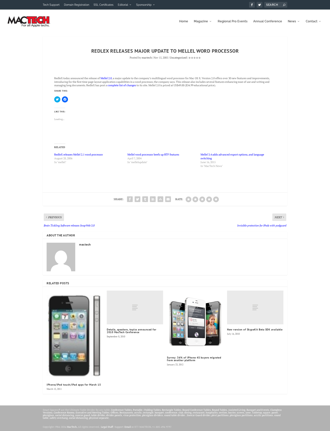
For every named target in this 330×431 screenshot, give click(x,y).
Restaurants (126, 412)
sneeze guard (82, 415)
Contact (311, 21)
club (181, 412)
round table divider (175, 415)
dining (188, 412)
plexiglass (48, 415)
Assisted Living (236, 410)
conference (171, 412)
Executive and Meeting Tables (92, 412)
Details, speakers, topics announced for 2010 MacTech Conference (131, 331)
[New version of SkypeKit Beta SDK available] (255, 307)
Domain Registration (76, 4)
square (266, 412)
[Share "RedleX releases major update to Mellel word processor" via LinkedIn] (153, 199)
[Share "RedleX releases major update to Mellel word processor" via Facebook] (130, 199)
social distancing (64, 415)
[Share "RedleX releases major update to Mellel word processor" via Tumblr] (145, 199)
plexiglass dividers (152, 415)
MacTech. (72, 427)
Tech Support (51, 4)
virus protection (132, 415)
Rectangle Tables (171, 410)
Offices (114, 412)
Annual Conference (267, 21)
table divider (98, 415)
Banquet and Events (258, 410)
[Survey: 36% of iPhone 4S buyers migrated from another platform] (195, 321)
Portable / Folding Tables (147, 410)
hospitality (212, 412)
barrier (232, 412)
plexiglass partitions (241, 415)
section (223, 412)
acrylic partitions (263, 415)
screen (240, 412)
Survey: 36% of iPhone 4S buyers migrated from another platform (194, 359)
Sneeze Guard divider (198, 415)
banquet (159, 412)
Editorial (123, 4)
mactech (147, 57)
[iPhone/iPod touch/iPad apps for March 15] (75, 335)
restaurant (199, 412)
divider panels (114, 415)
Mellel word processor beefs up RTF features (153, 154)
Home (183, 21)
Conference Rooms (64, 412)
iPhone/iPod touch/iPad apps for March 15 (74, 384)
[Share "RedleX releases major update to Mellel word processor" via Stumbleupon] (160, 199)
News (292, 21)
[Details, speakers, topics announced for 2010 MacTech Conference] (135, 307)
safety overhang (59, 418)
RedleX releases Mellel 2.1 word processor (78, 154)
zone (248, 412)
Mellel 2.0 (106, 78)
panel (275, 412)
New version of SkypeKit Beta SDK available (254, 329)
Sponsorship (144, 4)
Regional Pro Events (232, 21)
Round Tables (219, 410)
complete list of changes (122, 85)
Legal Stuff (107, 427)
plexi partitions (220, 415)
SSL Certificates (103, 4)
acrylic (138, 412)
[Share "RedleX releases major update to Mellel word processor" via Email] (168, 199)
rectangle (148, 412)
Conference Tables (121, 410)
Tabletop (257, 412)
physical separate (99, 418)
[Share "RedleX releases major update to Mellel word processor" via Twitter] (137, 199)
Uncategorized (178, 57)
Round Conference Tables (196, 410)
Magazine (201, 21)
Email (128, 427)
